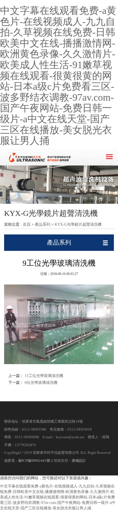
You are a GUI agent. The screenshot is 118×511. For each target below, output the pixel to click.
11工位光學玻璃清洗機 (43, 376)
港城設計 (79, 460)
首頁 (26, 224)
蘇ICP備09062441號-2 (35, 460)
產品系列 (42, 224)
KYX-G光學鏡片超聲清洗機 (78, 224)
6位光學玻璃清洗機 (40, 383)
